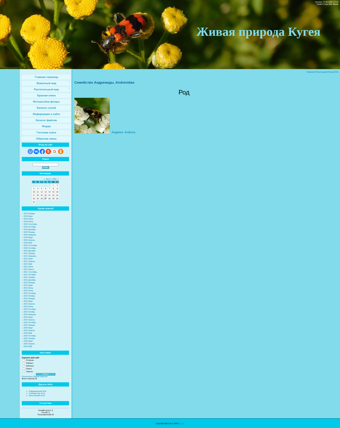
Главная (310, 72)
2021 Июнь (28, 267)
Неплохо (30, 366)
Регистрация (321, 72)
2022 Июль (28, 290)
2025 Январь (29, 325)
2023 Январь (29, 298)
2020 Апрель (29, 240)
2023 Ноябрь (29, 312)
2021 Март (28, 259)
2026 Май (28, 346)
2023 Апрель (29, 304)
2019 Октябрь (30, 227)
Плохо (29, 369)
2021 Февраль (30, 256)
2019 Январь (29, 213)
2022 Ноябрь (29, 296)
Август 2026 (51, 179)
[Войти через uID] (30, 151)
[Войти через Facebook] (42, 151)
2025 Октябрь (30, 336)
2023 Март (28, 301)
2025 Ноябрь (29, 338)
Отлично (30, 360)
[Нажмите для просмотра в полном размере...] (92, 132)
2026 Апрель (29, 344)
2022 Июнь (28, 288)
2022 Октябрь (30, 293)
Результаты (27, 376)
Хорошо (29, 363)
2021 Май (28, 264)
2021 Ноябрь (29, 277)
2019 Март (28, 216)
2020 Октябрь (30, 248)
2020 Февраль (30, 235)
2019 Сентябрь (30, 224)
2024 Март (28, 317)
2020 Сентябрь (30, 245)
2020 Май (28, 243)
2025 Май (28, 333)
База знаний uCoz (37, 395)
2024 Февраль (30, 314)
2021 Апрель (29, 261)
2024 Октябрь (30, 322)
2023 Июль (28, 306)
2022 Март (28, 285)
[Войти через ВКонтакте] (36, 151)
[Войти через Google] (54, 151)
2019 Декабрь (30, 229)
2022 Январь (29, 282)
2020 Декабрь (30, 251)
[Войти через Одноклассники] (60, 151)
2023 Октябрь (30, 309)
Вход (330, 72)
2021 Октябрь (30, 275)
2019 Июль (28, 221)
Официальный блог (37, 391)
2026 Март (28, 341)
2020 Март (28, 237)
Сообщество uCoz (37, 393)
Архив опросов (40, 376)
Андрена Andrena (123, 132)
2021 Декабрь (30, 280)
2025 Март (28, 328)
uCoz (182, 423)
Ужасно (29, 371)
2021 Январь (29, 253)
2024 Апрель (29, 320)
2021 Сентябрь (30, 272)
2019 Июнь (28, 219)
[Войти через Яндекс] (48, 151)
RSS (336, 72)
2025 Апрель (29, 330)
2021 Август (29, 269)
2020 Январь (29, 232)
